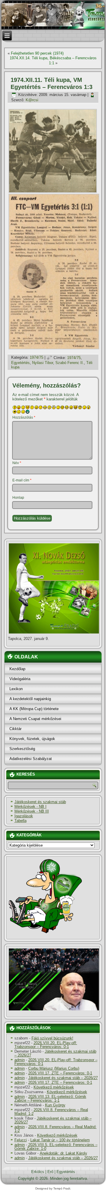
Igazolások (23, 816)
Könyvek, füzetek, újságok (32, 739)
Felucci (20, 1140)
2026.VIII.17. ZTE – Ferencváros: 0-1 (60, 1073)
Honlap (18, 498)
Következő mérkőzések (54, 1087)
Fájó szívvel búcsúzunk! (52, 1038)
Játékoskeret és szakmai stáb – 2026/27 (55, 1053)
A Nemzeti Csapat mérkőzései (35, 719)
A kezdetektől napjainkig (30, 699)
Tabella (20, 820)
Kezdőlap (17, 669)
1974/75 (36, 357)
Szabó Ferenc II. (69, 362)
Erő (50, 1172)
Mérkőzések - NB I (30, 806)
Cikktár (15, 729)
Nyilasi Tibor (42, 362)
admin (19, 1060)
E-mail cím (22, 480)
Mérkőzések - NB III (31, 811)
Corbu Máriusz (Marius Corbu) (53, 1068)
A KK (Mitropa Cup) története (34, 709)
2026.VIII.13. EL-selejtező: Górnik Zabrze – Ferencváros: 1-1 (50, 1098)
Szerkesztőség (22, 749)
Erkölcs (37, 1172)
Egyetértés (20, 362)
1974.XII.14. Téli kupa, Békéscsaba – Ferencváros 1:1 (53, 60)
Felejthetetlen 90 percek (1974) (37, 53)
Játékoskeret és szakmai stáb (40, 802)
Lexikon (16, 689)
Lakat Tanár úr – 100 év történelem (60, 1140)
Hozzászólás (23, 417)
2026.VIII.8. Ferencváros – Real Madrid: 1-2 (51, 1112)
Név (16, 463)
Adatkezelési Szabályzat (30, 758)
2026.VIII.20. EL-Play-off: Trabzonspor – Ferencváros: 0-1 (45, 1045)
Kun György (55, 1105)
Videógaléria (19, 679)
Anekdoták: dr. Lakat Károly (63, 1153)
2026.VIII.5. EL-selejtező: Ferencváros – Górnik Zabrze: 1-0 (55, 1147)
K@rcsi (32, 100)
